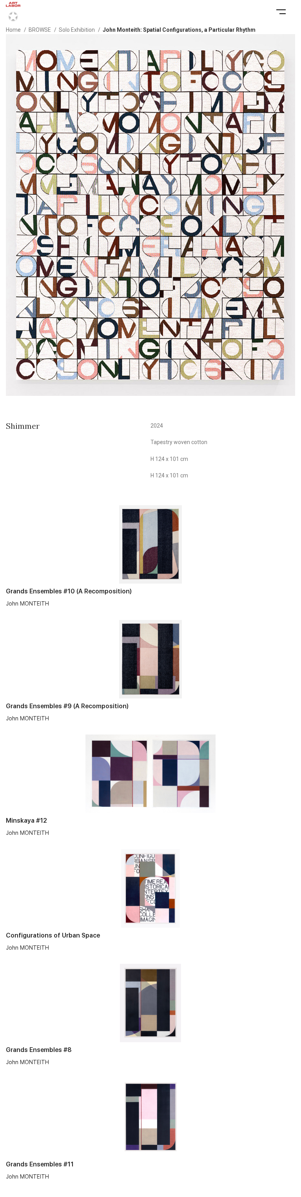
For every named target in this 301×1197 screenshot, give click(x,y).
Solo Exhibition (77, 30)
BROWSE (40, 30)
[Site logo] (13, 11)
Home (14, 30)
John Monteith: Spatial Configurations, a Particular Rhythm (179, 30)
